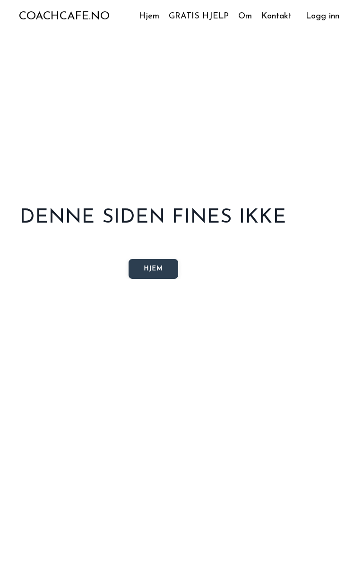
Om (245, 16)
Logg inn (322, 16)
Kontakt (276, 16)
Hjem (149, 16)
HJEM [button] (153, 269)
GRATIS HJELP (199, 16)
